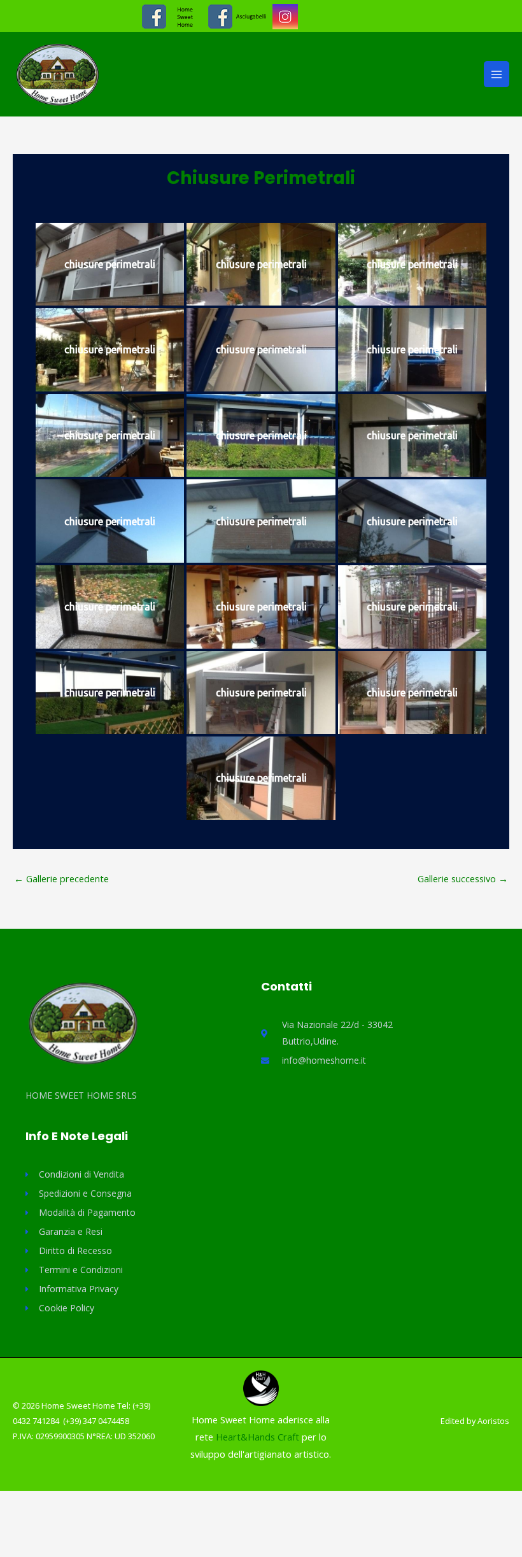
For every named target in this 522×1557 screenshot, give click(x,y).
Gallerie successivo (463, 878)
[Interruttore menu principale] (496, 74)
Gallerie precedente (61, 878)
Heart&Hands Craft (259, 1436)
